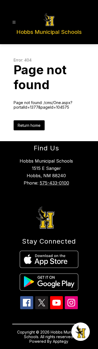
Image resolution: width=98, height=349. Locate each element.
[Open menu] (14, 22)
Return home (29, 125)
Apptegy (60, 341)
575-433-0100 (54, 183)
